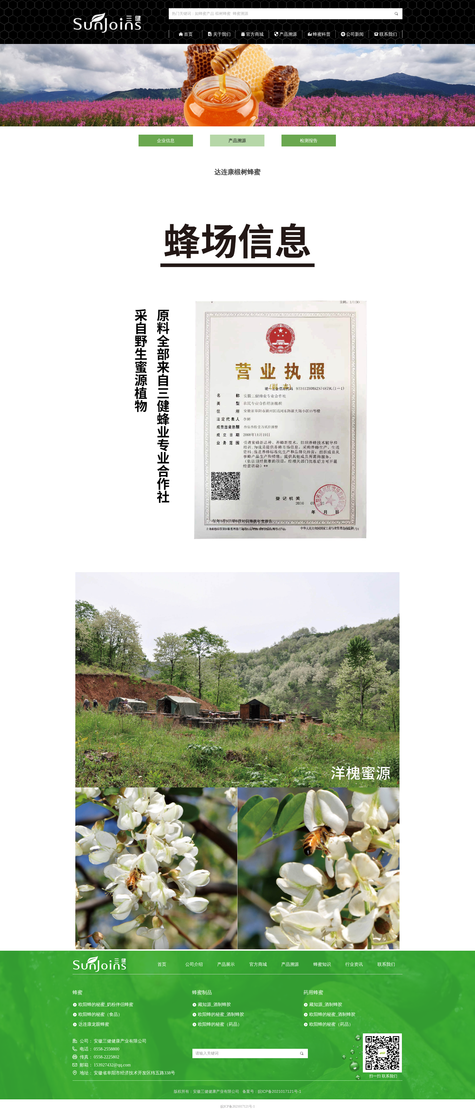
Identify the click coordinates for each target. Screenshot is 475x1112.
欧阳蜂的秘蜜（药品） (220, 1024)
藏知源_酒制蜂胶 (214, 1004)
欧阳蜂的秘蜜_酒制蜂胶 (221, 1014)
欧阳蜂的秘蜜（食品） (100, 1014)
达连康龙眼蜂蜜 (93, 1024)
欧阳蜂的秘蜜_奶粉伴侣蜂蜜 (105, 1004)
